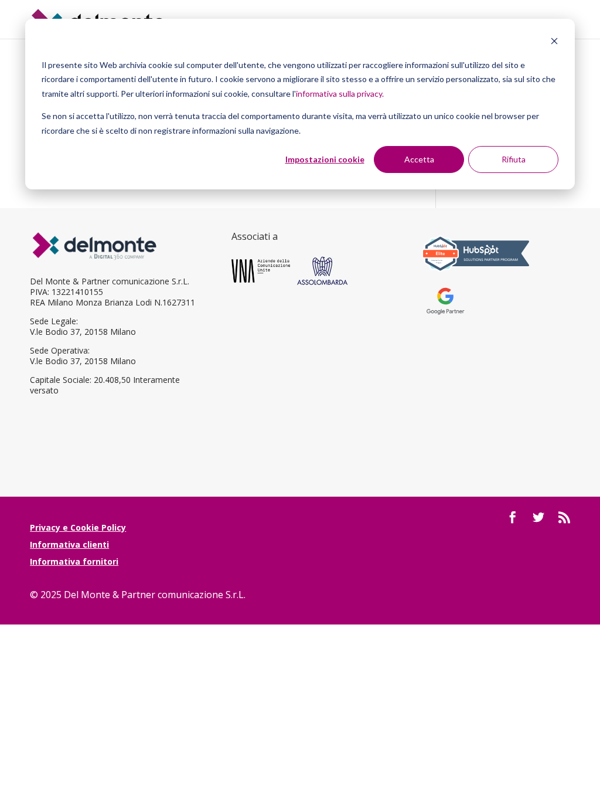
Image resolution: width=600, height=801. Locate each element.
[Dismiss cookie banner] (554, 42)
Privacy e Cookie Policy (78, 527)
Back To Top (589, 724)
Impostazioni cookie (324, 159)
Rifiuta (514, 159)
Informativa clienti (69, 544)
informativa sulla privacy (339, 94)
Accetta (419, 159)
